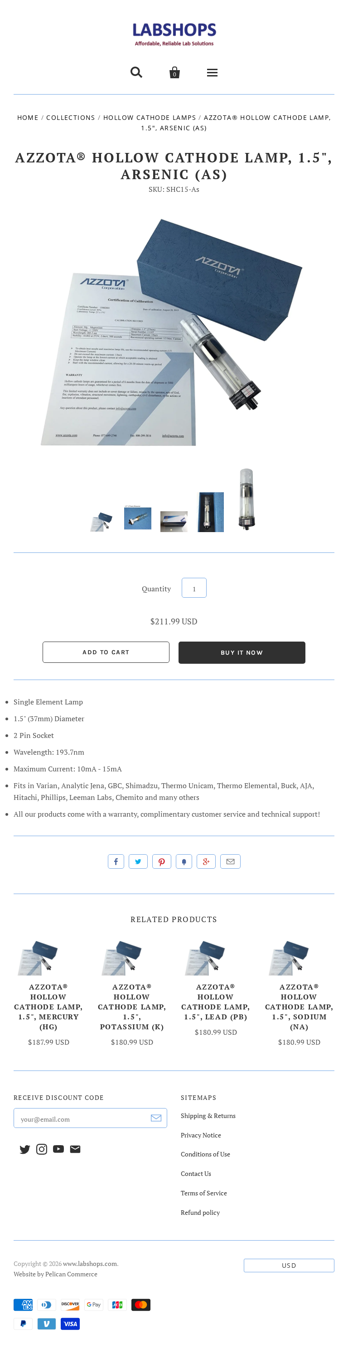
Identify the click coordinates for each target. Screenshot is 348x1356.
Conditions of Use (205, 1154)
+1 (206, 861)
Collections (70, 117)
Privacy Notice (201, 1135)
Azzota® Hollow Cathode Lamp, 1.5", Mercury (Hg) (48, 1007)
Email (230, 861)
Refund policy (200, 1212)
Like (116, 861)
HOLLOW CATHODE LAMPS (149, 117)
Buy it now (242, 653)
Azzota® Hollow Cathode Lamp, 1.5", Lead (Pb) (215, 1002)
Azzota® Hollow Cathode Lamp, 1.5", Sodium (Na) (299, 1007)
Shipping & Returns (208, 1115)
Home (28, 117)
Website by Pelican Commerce (55, 1274)
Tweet (138, 861)
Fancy (184, 861)
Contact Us (196, 1173)
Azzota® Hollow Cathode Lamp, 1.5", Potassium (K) (132, 1007)
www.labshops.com (90, 1263)
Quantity (156, 589)
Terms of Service (204, 1193)
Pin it (161, 861)
